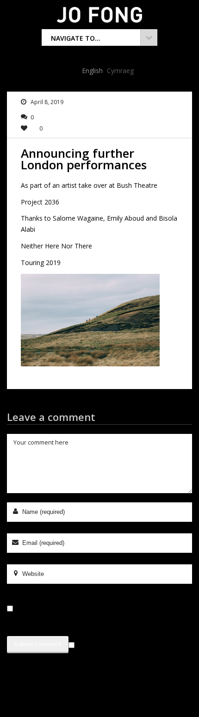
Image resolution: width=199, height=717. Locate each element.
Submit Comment (38, 644)
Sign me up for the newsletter (122, 643)
